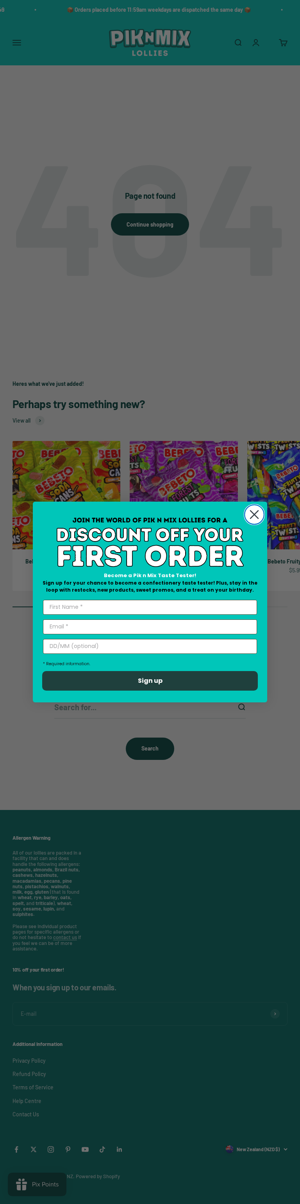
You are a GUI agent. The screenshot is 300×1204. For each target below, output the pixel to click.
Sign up (150, 680)
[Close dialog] (254, 514)
